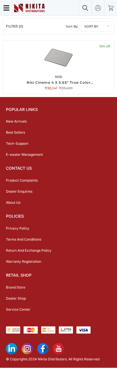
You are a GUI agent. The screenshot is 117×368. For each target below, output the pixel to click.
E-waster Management (24, 154)
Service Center (18, 309)
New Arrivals (16, 121)
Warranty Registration (23, 261)
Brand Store (15, 287)
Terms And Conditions (23, 239)
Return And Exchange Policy (28, 250)
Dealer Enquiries (19, 191)
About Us (13, 202)
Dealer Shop (16, 298)
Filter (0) (14, 26)
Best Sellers (15, 132)
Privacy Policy (17, 228)
